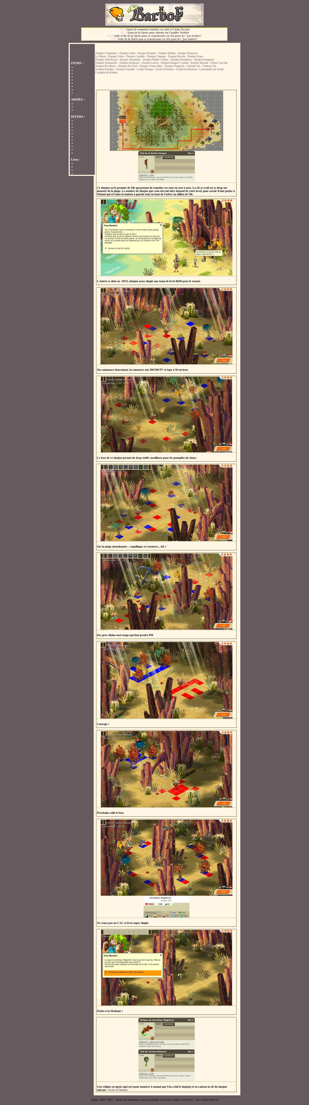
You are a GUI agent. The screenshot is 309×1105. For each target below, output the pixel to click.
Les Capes (80, 83)
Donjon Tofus (116, 56)
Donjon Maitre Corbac (155, 59)
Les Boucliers (82, 86)
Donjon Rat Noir (127, 66)
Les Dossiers (82, 143)
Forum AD (81, 163)
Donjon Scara (195, 56)
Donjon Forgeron (174, 66)
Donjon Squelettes (130, 59)
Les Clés (79, 92)
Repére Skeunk (199, 62)
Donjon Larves (150, 62)
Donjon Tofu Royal (106, 59)
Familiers (80, 139)
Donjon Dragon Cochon (174, 62)
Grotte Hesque (145, 69)
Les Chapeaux (83, 79)
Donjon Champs (156, 56)
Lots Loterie (81, 149)
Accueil (82, 46)
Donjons (79, 136)
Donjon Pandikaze (181, 59)
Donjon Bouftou (147, 53)
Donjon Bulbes (167, 53)
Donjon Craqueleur (106, 53)
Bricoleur (80, 89)
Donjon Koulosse (129, 62)
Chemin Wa (193, 66)
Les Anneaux (82, 67)
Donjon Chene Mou (151, 66)
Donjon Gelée (127, 53)
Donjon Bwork (176, 56)
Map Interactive (83, 166)
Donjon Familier (104, 69)
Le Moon (100, 56)
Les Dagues (81, 106)
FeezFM (79, 173)
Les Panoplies (82, 120)
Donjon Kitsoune (188, 53)
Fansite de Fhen (83, 169)
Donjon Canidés (135, 56)
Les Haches (81, 109)
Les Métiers (81, 127)
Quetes (78, 146)
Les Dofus (80, 152)
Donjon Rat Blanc (105, 66)
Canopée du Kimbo (106, 72)
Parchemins (81, 133)
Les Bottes (81, 73)
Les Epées (80, 103)
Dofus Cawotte (219, 62)
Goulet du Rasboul (186, 69)
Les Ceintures (82, 76)
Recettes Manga (84, 130)
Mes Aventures (83, 123)
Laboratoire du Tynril (211, 69)
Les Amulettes (83, 70)
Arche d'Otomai (164, 69)
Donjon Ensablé (125, 69)
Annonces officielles (82, 56)
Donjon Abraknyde (106, 62)
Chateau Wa (209, 66)
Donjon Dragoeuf (204, 59)
